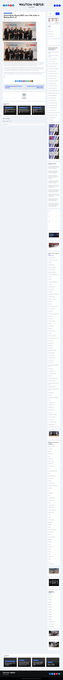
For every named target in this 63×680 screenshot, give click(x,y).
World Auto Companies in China (53, 90)
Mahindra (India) (51, 507)
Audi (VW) (50, 451)
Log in (49, 29)
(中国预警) (50, 616)
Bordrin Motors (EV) (51, 269)
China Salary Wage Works (52, 105)
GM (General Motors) (51, 475)
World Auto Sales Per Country (53, 93)
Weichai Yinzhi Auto (51, 380)
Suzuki (49, 551)
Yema (49, 399)
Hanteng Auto (50, 318)
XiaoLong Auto (51, 392)
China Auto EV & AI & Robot (53, 63)
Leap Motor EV (50, 345)
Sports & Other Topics (52, 100)
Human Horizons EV (51, 330)
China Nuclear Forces (52, 78)
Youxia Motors (50, 404)
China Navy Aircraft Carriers (53, 80)
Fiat (49, 468)
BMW (49, 456)
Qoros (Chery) (50, 362)
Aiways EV (50, 262)
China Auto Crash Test (52, 66)
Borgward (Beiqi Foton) (52, 272)
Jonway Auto (50, 340)
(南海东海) (50, 611)
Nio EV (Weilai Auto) (51, 357)
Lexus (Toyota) (51, 500)
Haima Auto (50, 316)
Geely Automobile (51, 308)
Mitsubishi (50, 524)
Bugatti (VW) (50, 458)
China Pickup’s (50, 419)
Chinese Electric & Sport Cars (53, 426)
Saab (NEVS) (50, 539)
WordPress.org (50, 36)
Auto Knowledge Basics (52, 95)
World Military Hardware (52, 88)
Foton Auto (50, 301)
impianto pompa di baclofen (53, 166)
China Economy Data (52, 71)
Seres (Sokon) (50, 368)
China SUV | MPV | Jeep (52, 421)
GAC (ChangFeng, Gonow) (53, 306)
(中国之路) (50, 614)
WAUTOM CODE (51, 624)
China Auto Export (51, 61)
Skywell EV (50, 375)
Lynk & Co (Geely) (51, 352)
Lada (49, 495)
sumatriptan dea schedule (53, 180)
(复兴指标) (50, 602)
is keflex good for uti (52, 194)
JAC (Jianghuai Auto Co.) (52, 338)
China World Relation (52, 117)
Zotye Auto (50, 412)
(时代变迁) (50, 599)
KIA (48, 490)
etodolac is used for (51, 185)
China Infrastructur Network (53, 68)
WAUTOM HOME (51, 626)
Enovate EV (50, 291)
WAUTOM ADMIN (51, 621)
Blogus (34, 678)
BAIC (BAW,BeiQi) (51, 264)
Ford (49, 473)
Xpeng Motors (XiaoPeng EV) (53, 397)
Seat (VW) (50, 541)
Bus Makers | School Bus (52, 414)
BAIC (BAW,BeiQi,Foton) (8, 13)
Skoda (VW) (50, 546)
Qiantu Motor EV (51, 360)
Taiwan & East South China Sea (53, 112)
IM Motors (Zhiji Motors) (52, 335)
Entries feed (50, 31)
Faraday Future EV (51, 296)
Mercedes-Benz (51, 519)
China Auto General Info (52, 58)
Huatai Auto (50, 328)
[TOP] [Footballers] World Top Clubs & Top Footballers (53, 177)
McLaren (49, 517)
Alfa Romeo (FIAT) (51, 446)
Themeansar (39, 678)
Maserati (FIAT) (51, 512)
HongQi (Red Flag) (51, 321)
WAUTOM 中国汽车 (31, 5)
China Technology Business (53, 73)
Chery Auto (50, 284)
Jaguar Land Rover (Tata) (52, 485)
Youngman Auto (51, 402)
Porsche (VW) (50, 532)
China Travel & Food (51, 110)
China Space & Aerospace (52, 85)
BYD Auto (50, 277)
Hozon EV (50, 323)
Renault (49, 534)
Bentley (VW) (50, 453)
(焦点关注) (50, 594)
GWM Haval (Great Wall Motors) (53, 313)
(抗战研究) (50, 604)
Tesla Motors (50, 556)
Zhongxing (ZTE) (51, 409)
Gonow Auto (50, 311)
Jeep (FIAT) (50, 488)
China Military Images (52, 83)
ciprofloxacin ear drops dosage (53, 189)
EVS (25, 98)
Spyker (49, 544)
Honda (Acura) (50, 478)
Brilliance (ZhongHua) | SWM (53, 274)
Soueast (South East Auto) (53, 378)
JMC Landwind (51, 343)
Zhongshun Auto (51, 407)
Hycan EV (50, 333)
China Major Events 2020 (52, 115)
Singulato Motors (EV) (52, 373)
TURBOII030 (8, 111)
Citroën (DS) (50, 463)
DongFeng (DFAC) (51, 286)
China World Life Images (52, 107)
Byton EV (50, 279)
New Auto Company (51, 257)
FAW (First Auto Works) (52, 299)
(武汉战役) (50, 619)
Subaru (49, 549)
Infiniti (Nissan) (51, 483)
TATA (49, 554)
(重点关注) (50, 597)
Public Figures (21, 660)
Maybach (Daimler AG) (52, 510)
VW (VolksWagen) (51, 563)
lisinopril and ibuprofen (52, 198)
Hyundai (49, 480)
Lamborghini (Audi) (51, 497)
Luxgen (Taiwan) (51, 355)
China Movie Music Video (52, 102)
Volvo (49, 561)
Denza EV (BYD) (51, 289)
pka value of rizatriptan (52, 170)
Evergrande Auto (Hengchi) (53, 294)
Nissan (49, 527)
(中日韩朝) (50, 609)
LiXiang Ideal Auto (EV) (52, 350)
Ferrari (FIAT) (50, 466)
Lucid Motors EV (51, 505)
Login (7, 121)
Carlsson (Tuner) (51, 461)
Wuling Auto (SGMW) (52, 386)
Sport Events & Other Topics (10, 661)
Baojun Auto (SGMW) (52, 267)
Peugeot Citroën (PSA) (52, 529)
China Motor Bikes (51, 424)
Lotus (49, 502)
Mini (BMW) (50, 522)
